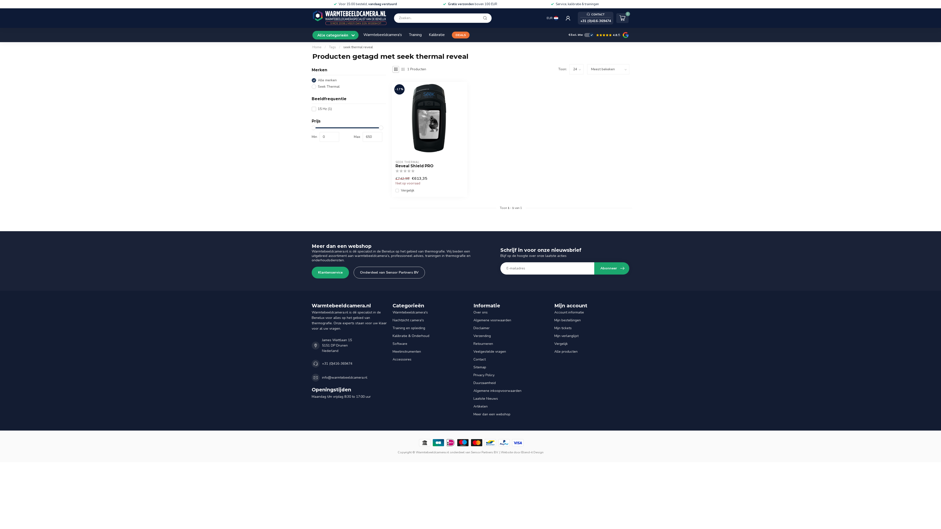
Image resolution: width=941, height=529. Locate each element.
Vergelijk (407, 190)
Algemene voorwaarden (492, 320)
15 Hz (325, 109)
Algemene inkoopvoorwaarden (497, 390)
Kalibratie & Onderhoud (411, 336)
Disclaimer (481, 328)
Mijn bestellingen (567, 320)
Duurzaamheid (484, 383)
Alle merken (327, 80)
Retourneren (483, 343)
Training (415, 34)
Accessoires (402, 359)
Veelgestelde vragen (489, 351)
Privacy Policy (484, 375)
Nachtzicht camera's (408, 320)
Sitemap (479, 367)
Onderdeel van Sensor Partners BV (389, 272)
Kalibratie (437, 34)
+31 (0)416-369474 (337, 363)
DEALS (461, 35)
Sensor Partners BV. (485, 452)
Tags (332, 47)
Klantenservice (330, 272)
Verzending (482, 336)
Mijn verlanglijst (566, 336)
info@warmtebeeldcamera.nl (344, 377)
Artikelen (480, 406)
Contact (479, 359)
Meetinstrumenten (407, 351)
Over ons (480, 312)
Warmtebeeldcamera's (382, 34)
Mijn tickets (563, 328)
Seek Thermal (329, 86)
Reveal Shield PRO (414, 166)
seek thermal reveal (358, 47)
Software (400, 343)
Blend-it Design (532, 452)
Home (317, 47)
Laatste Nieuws (485, 398)
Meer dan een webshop (491, 414)
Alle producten (566, 351)
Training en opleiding (409, 328)
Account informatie (569, 312)
